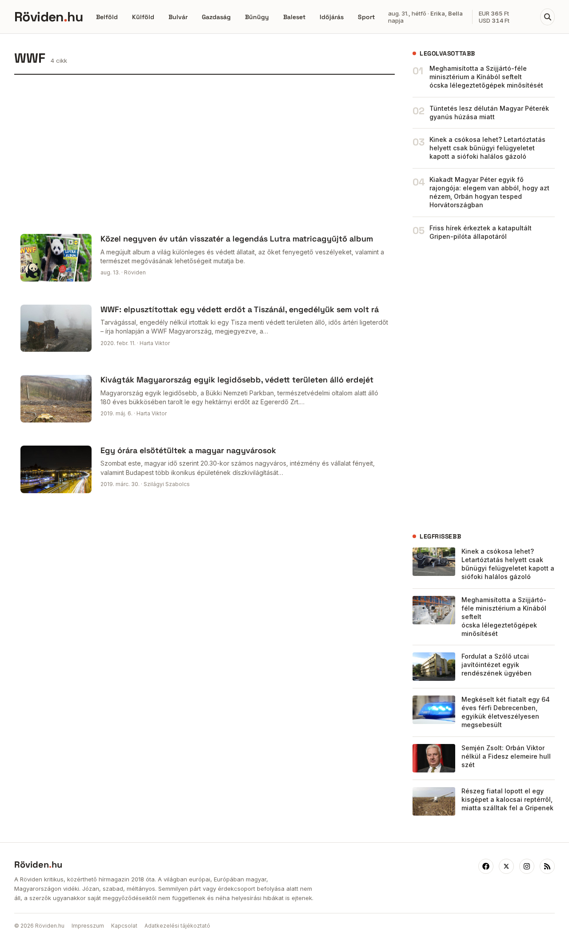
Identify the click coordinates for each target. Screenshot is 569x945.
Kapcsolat (124, 925)
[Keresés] (547, 16)
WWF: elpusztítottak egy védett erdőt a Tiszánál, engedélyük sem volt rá (239, 309)
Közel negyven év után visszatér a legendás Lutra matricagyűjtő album (236, 238)
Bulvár (178, 17)
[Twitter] (506, 866)
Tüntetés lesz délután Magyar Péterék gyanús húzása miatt (489, 113)
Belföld (107, 17)
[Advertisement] (204, 151)
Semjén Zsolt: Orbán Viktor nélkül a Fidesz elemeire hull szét (506, 756)
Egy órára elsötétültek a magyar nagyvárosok (188, 450)
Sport (366, 17)
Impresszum (88, 925)
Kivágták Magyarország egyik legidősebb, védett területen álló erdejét (236, 379)
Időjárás (332, 17)
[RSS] (547, 866)
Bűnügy (257, 17)
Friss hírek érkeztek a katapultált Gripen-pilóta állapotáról (480, 232)
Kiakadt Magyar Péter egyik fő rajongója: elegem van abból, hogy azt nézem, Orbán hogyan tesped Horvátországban (489, 192)
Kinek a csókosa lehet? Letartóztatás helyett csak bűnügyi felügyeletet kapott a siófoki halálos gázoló (487, 148)
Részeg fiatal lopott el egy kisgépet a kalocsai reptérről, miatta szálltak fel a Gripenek (507, 799)
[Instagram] (526, 866)
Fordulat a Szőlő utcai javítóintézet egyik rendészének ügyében (496, 664)
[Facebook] (485, 866)
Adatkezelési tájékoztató (177, 925)
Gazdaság (216, 17)
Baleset (294, 17)
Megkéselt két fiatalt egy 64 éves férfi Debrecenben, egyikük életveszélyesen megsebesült (505, 712)
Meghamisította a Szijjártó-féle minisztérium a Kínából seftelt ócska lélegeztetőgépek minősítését (486, 76)
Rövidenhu (48, 16)
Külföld (143, 17)
